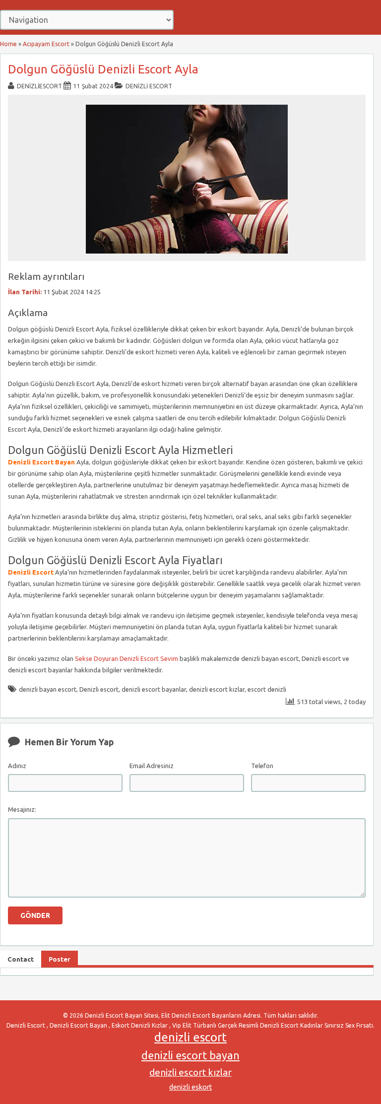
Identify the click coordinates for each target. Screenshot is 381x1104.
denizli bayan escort (47, 689)
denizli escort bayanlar (154, 689)
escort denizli (267, 689)
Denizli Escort (149, 86)
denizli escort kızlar (217, 689)
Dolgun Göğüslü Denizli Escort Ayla (103, 69)
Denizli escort (99, 689)
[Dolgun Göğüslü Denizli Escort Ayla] (187, 256)
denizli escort (190, 1037)
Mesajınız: (22, 809)
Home (8, 44)
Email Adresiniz (151, 765)
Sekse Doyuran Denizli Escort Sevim (126, 658)
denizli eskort (190, 1087)
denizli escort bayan (190, 1055)
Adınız (17, 765)
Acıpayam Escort (46, 44)
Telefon (262, 765)
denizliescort (39, 86)
